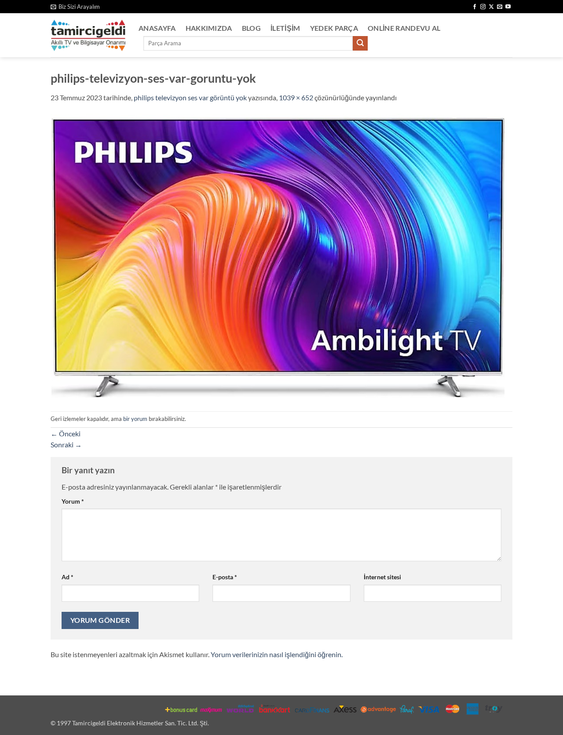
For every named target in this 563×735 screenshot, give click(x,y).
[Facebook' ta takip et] (474, 7)
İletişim (285, 28)
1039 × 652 (296, 97)
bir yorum (135, 418)
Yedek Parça (334, 28)
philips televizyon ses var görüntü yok (190, 97)
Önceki (65, 433)
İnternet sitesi (382, 577)
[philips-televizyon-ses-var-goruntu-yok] (279, 256)
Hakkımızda (209, 28)
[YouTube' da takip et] (508, 7)
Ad (67, 577)
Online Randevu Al (404, 28)
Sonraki (66, 444)
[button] (75, 6)
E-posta (224, 577)
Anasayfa (157, 28)
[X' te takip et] (491, 7)
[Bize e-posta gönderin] (499, 7)
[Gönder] (360, 43)
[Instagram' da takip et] (483, 7)
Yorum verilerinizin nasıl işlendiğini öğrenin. (277, 654)
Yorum (73, 501)
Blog (251, 28)
